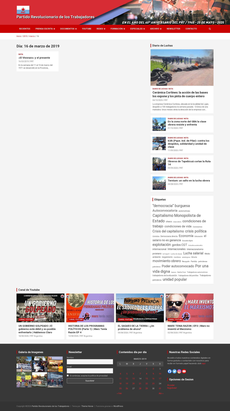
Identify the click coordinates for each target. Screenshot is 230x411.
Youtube (86, 29)
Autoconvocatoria (165, 210)
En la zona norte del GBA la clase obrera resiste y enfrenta (187, 123)
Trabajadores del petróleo (188, 275)
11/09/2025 (173, 150)
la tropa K (166, 254)
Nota (21, 54)
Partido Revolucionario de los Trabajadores (56, 17)
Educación (199, 236)
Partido (194, 261)
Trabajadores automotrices (197, 272)
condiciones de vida (178, 226)
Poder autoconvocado (178, 266)
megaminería (167, 257)
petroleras (202, 261)
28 (140, 388)
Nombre (70, 358)
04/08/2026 (123, 333)
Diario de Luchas (162, 45)
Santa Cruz (181, 272)
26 (127, 388)
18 (120, 383)
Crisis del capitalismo (168, 231)
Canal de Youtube (29, 289)
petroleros (157, 267)
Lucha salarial (193, 253)
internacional (159, 249)
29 (147, 388)
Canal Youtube (26, 319)
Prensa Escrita (44, 29)
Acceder (171, 385)
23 (153, 383)
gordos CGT (179, 245)
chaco (169, 221)
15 (147, 378)
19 (127, 383)
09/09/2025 (173, 168)
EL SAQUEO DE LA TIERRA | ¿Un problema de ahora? (136, 327)
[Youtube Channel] (184, 371)
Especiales (136, 29)
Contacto (191, 29)
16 (153, 378)
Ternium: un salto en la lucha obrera (189, 180)
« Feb (119, 393)
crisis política (196, 231)
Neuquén (186, 261)
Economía (186, 236)
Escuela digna (187, 241)
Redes (100, 29)
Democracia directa (169, 236)
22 (147, 383)
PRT (32, 61)
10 (160, 374)
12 (127, 378)
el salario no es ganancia (179, 238)
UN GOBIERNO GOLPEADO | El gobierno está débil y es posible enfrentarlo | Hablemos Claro (37, 329)
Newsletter (173, 29)
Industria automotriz (195, 245)
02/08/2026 (173, 333)
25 (120, 388)
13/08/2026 (73, 336)
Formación (117, 29)
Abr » (161, 393)
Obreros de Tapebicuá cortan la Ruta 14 (189, 163)
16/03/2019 (24, 61)
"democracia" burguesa (171, 206)
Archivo (154, 29)
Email (69, 367)
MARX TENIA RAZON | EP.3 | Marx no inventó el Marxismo (189, 327)
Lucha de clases (176, 254)
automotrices (184, 211)
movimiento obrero (167, 261)
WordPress (118, 406)
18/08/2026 (24, 336)
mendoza (177, 257)
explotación (162, 245)
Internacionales (177, 249)
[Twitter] (174, 371)
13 (133, 378)
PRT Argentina (36, 336)
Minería (194, 257)
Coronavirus (197, 227)
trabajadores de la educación (165, 275)
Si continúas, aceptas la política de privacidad (88, 376)
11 (120, 378)
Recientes (24, 29)
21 (140, 383)
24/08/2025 (173, 184)
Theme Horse (87, 406)
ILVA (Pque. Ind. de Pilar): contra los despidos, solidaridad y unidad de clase (188, 143)
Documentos (67, 29)
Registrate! (172, 388)
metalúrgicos (186, 257)
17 (160, 378)
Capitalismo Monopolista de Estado (177, 218)
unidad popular (175, 279)
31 (160, 388)
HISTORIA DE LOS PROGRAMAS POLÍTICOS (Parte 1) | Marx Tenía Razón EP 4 (87, 329)
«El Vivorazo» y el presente (34, 57)
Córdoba (156, 236)
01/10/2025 (173, 128)
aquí (203, 363)
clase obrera (177, 222)
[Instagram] (179, 371)
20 (133, 383)
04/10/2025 (158, 100)
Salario (173, 272)
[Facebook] (170, 371)
